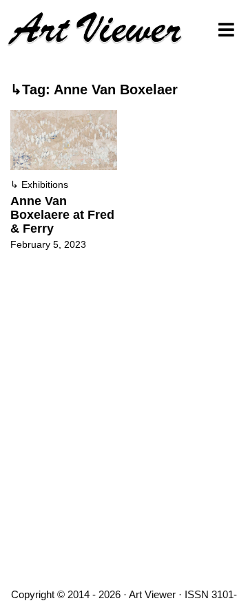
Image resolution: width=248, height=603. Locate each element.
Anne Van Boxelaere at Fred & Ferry (62, 214)
